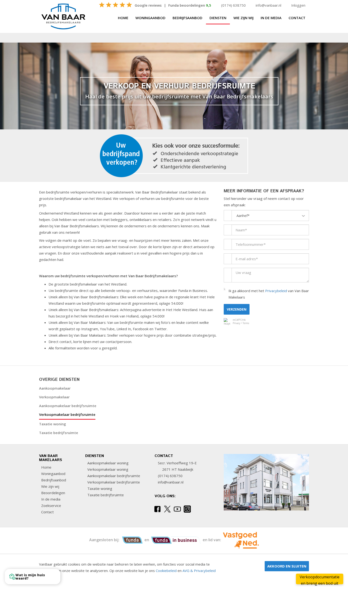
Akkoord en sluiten (286, 566)
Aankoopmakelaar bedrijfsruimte (67, 405)
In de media (271, 17)
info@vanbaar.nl (268, 5)
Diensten (218, 17)
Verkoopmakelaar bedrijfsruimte (67, 414)
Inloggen (298, 5)
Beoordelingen (52, 492)
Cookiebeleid (166, 570)
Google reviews (148, 5)
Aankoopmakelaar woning (107, 463)
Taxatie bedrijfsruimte (58, 432)
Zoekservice (50, 505)
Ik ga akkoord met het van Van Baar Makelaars (268, 293)
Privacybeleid (276, 290)
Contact (297, 17)
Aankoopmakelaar (55, 388)
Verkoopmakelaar (54, 397)
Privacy (236, 323)
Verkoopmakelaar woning (107, 469)
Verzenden (236, 309)
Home (123, 17)
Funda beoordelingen (189, 5)
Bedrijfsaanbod (187, 17)
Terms (246, 323)
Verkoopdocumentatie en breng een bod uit (319, 579)
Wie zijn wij (243, 17)
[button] (32, 576)
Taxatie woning (52, 424)
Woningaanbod (150, 17)
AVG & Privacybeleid (199, 570)
